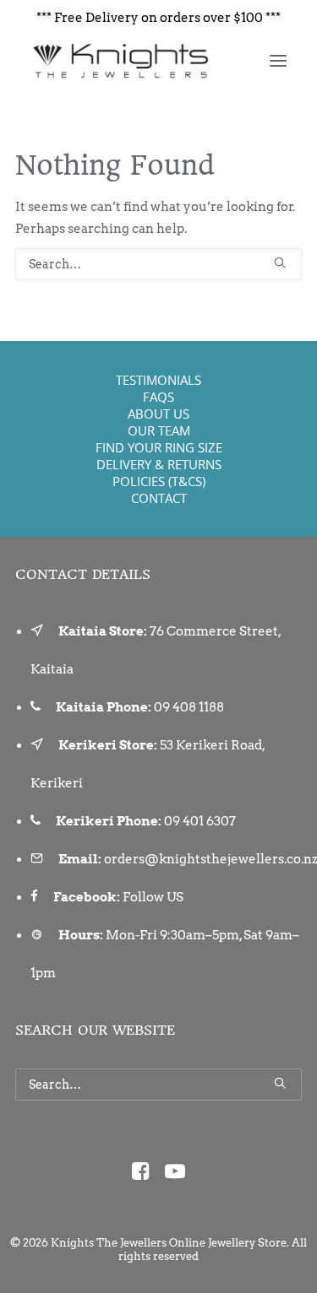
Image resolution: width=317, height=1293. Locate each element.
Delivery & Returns (158, 464)
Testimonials (158, 379)
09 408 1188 (189, 707)
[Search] (158, 264)
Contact (159, 498)
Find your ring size (159, 447)
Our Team (159, 430)
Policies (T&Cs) (158, 481)
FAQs (158, 396)
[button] (278, 60)
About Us (158, 413)
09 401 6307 (200, 821)
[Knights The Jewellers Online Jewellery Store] (119, 61)
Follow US (153, 897)
